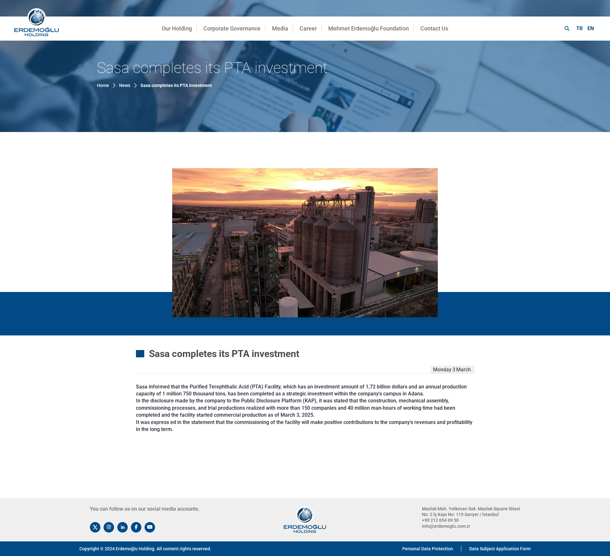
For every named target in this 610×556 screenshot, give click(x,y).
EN (590, 28)
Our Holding (177, 28)
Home (103, 85)
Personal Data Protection (427, 548)
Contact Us (434, 28)
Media (280, 28)
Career (308, 28)
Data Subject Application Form (500, 548)
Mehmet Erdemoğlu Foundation (368, 28)
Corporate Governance (232, 28)
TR (579, 28)
